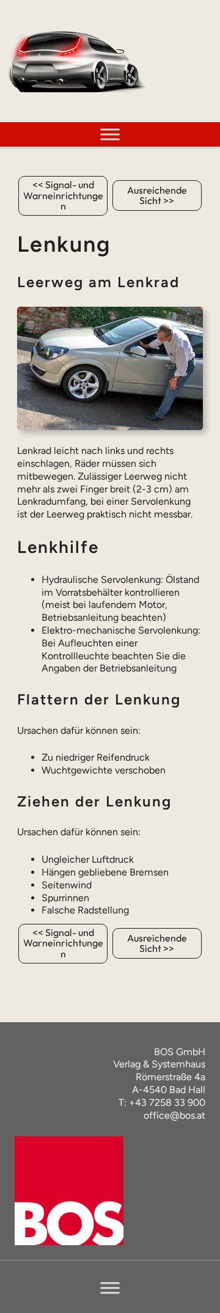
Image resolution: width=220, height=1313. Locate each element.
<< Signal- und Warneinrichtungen (63, 195)
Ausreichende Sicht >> (157, 195)
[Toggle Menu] (110, 134)
